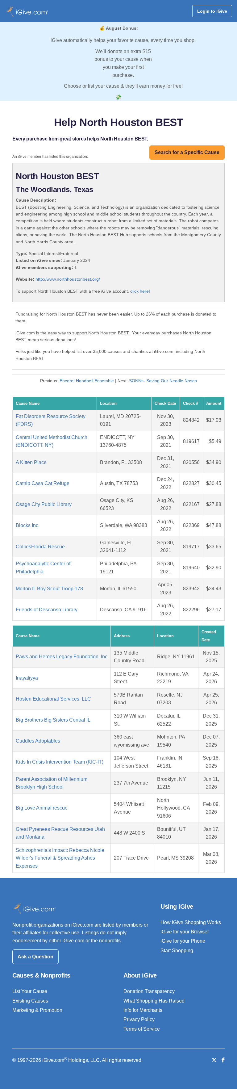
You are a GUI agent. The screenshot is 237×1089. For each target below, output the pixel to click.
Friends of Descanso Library (46, 609)
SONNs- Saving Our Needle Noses (163, 380)
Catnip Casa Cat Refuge (42, 483)
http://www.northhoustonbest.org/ (67, 279)
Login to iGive (212, 11)
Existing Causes (30, 1000)
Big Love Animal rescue (42, 807)
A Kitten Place (31, 462)
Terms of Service (141, 1029)
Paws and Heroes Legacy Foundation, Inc (61, 656)
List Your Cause (29, 991)
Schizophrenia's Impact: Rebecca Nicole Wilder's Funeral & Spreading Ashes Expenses (60, 858)
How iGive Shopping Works (190, 922)
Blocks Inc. (28, 525)
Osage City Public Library (44, 504)
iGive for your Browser (184, 931)
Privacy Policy (139, 1019)
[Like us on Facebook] (223, 1060)
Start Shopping (176, 950)
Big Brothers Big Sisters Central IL (53, 720)
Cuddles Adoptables (38, 740)
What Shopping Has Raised (154, 1000)
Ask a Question (35, 956)
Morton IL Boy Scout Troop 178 (49, 588)
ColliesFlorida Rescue (40, 546)
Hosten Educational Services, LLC (53, 699)
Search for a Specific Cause (187, 152)
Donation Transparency (149, 991)
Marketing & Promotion (37, 1010)
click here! (140, 291)
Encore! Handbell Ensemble (87, 380)
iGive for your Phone (182, 941)
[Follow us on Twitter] (214, 1060)
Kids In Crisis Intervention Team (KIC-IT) (59, 761)
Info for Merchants (142, 1010)
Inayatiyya (27, 678)
